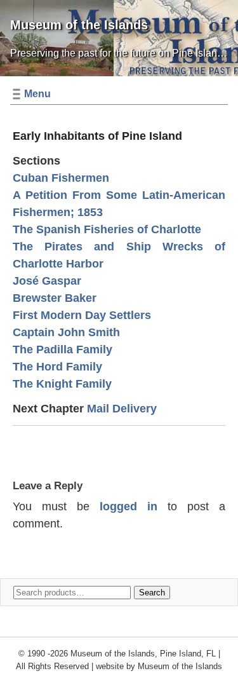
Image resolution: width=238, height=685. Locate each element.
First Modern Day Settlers (82, 315)
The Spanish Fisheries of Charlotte (107, 229)
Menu (37, 93)
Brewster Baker (54, 298)
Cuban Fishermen (61, 178)
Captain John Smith (66, 332)
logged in (128, 506)
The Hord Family (57, 366)
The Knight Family (62, 383)
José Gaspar (47, 281)
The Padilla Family (62, 349)
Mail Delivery (122, 408)
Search (152, 592)
